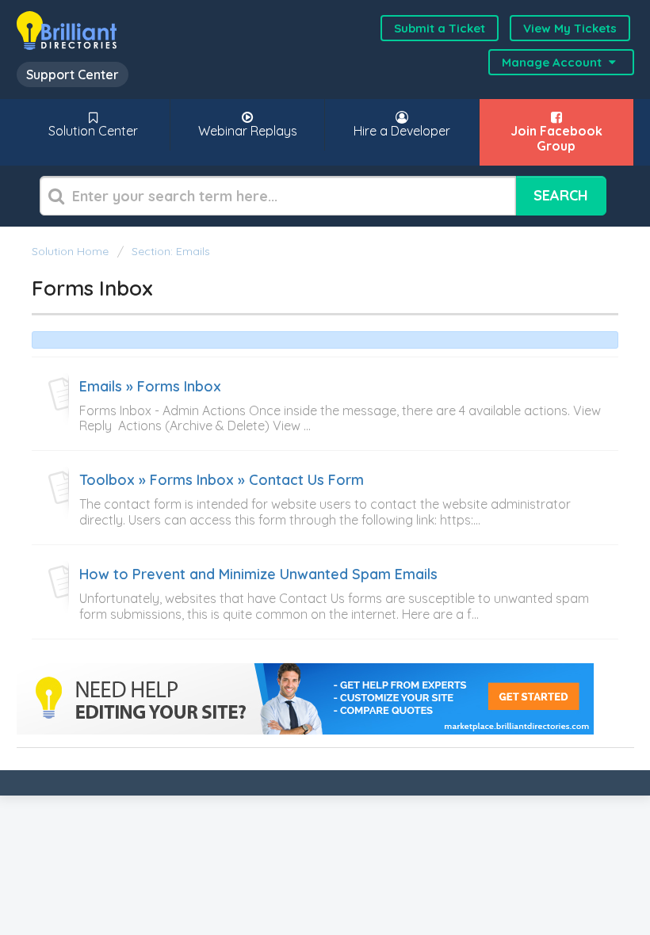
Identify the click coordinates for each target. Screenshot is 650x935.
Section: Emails (171, 251)
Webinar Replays (247, 131)
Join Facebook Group (556, 138)
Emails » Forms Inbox (150, 386)
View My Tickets (570, 28)
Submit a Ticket (439, 28)
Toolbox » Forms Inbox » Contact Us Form (221, 480)
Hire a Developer (402, 131)
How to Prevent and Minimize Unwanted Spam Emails (258, 574)
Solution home (72, 251)
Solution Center (93, 131)
